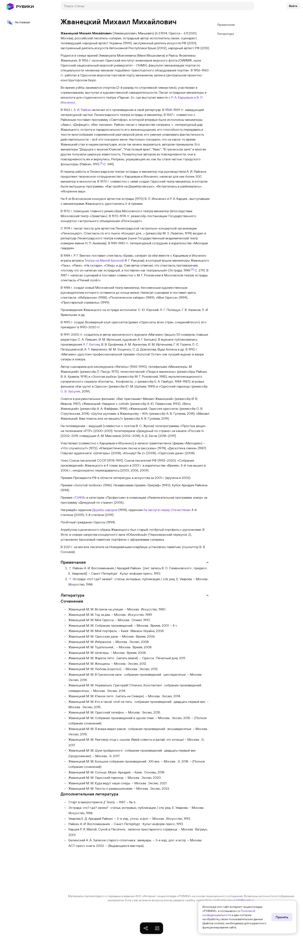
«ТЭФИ (78, 497)
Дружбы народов (104, 510)
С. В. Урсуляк (70, 391)
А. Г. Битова (91, 344)
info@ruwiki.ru (245, 900)
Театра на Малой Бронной (104, 260)
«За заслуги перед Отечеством (165, 510)
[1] (101, 163)
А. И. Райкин (83, 110)
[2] (192, 269)
